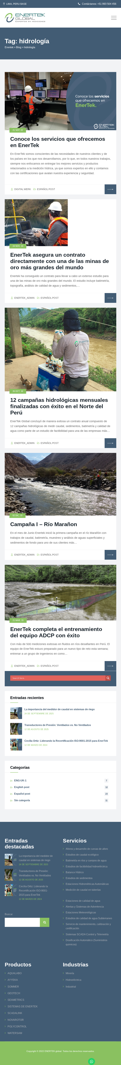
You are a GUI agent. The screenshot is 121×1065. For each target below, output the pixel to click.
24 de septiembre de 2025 (39, 713)
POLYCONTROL (17, 1026)
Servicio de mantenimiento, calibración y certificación (88, 926)
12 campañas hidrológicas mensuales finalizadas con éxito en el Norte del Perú (59, 406)
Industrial (71, 986)
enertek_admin (24, 298)
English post (21, 787)
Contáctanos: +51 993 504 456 (99, 4)
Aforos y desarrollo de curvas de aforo (87, 849)
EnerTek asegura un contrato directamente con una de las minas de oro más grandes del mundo (59, 261)
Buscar (9, 914)
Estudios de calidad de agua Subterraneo (89, 918)
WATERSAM (15, 1033)
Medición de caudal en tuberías (83, 889)
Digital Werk (22, 189)
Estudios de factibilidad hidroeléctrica (86, 866)
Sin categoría (22, 800)
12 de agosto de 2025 (36, 729)
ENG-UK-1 (20, 780)
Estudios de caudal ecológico (82, 854)
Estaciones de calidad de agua (83, 900)
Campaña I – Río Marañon (43, 524)
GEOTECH (14, 993)
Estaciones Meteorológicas (81, 912)
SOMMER (13, 986)
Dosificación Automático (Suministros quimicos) (86, 942)
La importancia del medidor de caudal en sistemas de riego (59, 709)
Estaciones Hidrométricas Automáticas (87, 884)
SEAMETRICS (16, 1000)
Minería (70, 973)
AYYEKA (13, 980)
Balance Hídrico (75, 872)
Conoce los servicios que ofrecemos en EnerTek (57, 142)
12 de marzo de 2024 (35, 745)
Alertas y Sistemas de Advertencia (85, 906)
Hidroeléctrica (73, 980)
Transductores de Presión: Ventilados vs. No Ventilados (57, 725)
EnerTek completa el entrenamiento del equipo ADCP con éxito (56, 632)
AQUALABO (15, 973)
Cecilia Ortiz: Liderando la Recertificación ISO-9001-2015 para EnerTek (66, 741)
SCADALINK (15, 1013)
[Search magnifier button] (108, 678)
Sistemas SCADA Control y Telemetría (87, 934)
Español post (46, 189)
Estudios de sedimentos (79, 878)
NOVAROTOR (16, 1020)
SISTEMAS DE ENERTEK (23, 1006)
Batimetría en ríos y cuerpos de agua (86, 860)
